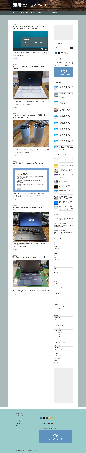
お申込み (40, 12)
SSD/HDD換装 (58, 325)
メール (55, 339)
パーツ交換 (56, 324)
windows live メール (59, 342)
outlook (57, 285)
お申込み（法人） (21, 423)
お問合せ (33, 12)
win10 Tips (58, 293)
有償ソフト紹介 (57, 358)
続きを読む (15, 58)
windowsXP (56, 315)
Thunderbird (58, 340)
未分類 (55, 360)
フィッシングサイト (59, 334)
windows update (57, 287)
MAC (55, 281)
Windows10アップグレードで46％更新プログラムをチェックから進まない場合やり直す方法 (66, 176)
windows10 (56, 292)
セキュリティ (56, 319)
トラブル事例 (58, 308)
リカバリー (56, 345)
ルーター (56, 347)
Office (55, 283)
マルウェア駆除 (57, 332)
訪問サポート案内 (25, 12)
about (46, 12)
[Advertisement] (63, 32)
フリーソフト (56, 330)
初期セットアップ (57, 349)
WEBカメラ (58, 353)
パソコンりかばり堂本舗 (35, 5)
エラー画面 (56, 317)
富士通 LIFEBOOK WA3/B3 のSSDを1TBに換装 (28, 257)
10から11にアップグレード (61, 306)
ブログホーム (16, 12)
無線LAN (56, 362)
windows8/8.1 (56, 313)
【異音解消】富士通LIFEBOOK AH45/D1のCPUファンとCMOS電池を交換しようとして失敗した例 (66, 197)
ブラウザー (56, 328)
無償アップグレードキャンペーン (62, 302)
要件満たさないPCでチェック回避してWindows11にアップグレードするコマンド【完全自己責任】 (66, 208)
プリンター (58, 355)
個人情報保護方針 (53, 12)
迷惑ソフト (58, 336)
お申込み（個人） (21, 421)
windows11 (56, 304)
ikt (64, 219)
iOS (55, 279)
